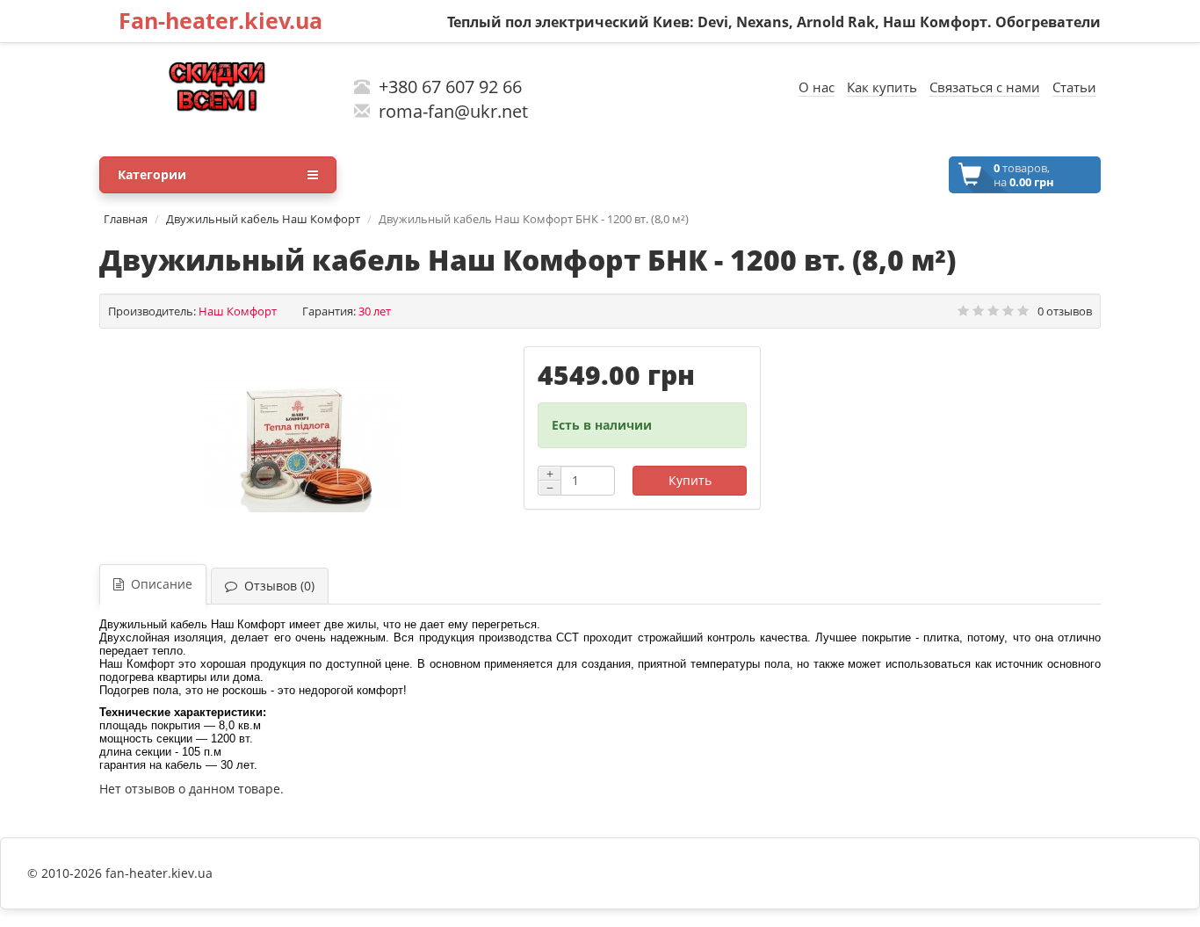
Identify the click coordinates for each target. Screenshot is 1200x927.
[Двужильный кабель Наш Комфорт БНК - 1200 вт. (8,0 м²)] (302, 446)
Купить (690, 480)
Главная (126, 219)
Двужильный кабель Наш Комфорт (263, 219)
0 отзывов (1064, 311)
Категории (152, 174)
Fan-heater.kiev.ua (220, 20)
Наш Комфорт (238, 311)
